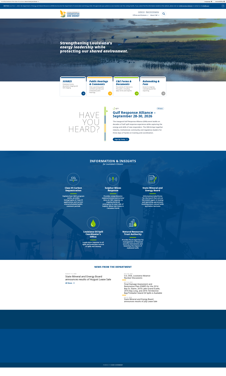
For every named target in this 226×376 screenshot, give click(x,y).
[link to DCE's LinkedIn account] (149, 352)
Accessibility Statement (113, 355)
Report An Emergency (152, 12)
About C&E (153, 15)
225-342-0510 (67, 350)
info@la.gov (205, 6)
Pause (161, 108)
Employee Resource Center (115, 340)
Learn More (119, 131)
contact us (148, 343)
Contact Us (141, 12)
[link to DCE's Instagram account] (153, 352)
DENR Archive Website (185, 6)
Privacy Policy (110, 353)
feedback (147, 347)
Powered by (113, 365)
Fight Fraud (109, 350)
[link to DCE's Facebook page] (144, 352)
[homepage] (69, 14)
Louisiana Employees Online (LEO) (117, 345)
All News (68, 283)
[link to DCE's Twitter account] (157, 352)
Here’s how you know (31, 1)
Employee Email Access (113, 343)
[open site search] (164, 14)
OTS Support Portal (112, 348)
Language (207, 1)
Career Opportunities (113, 337)
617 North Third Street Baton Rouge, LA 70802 (68, 347)
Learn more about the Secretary (118, 322)
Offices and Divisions (140, 15)
